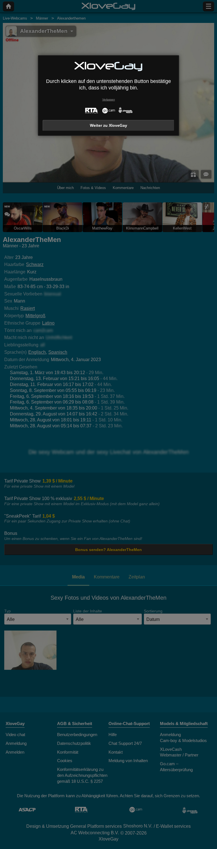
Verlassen (108, 99)
